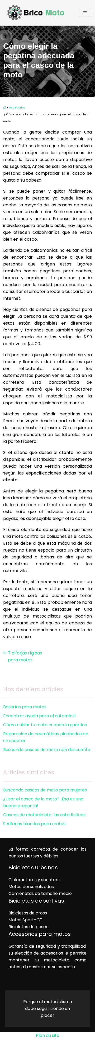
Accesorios (17, 107)
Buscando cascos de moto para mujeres (45, 790)
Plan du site (47, 1035)
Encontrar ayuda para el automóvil (39, 716)
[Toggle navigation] (85, 13)
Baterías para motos (24, 707)
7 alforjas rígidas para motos (25, 656)
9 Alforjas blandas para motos (34, 824)
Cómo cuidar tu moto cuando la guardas (45, 725)
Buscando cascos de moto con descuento (46, 750)
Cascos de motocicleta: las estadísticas (44, 815)
